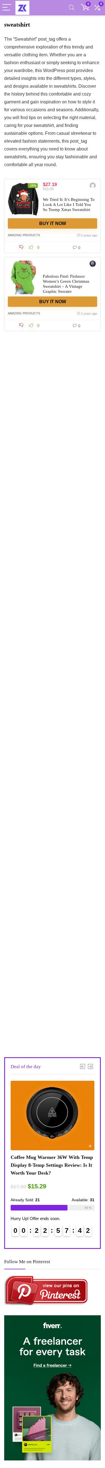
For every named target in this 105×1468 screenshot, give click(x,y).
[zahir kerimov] (93, 186)
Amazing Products (24, 235)
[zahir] (93, 264)
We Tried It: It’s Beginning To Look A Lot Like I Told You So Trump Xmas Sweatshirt (69, 204)
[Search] (71, 7)
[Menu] (6, 7)
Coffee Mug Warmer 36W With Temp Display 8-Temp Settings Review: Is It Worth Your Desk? (52, 1165)
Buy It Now (52, 223)
